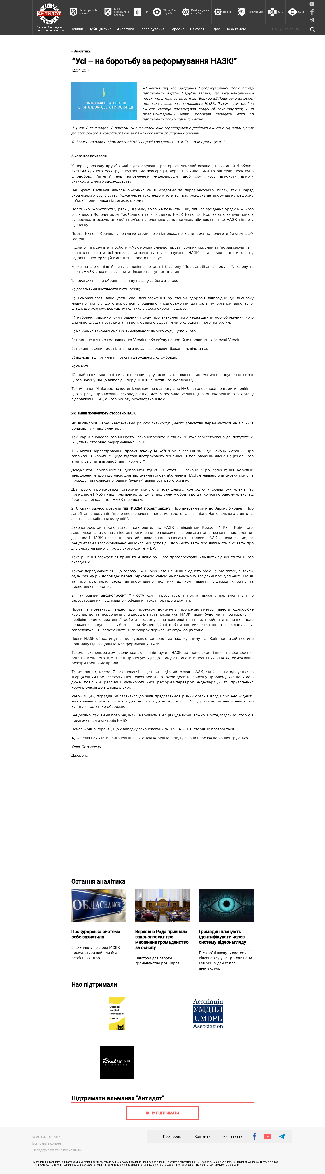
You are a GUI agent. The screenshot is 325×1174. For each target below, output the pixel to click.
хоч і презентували (142, 595)
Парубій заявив (196, 93)
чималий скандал (196, 166)
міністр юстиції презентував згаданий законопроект (192, 109)
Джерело (79, 755)
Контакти (202, 1136)
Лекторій (197, 29)
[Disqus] (162, 817)
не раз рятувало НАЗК (171, 389)
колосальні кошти (88, 253)
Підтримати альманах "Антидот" (117, 1098)
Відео (215, 29)
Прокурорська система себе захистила (95, 934)
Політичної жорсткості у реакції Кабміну (108, 209)
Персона (177, 29)
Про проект (173, 1136)
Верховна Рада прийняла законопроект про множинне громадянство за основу (162, 939)
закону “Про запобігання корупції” (201, 267)
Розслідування (151, 29)
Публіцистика (100, 29)
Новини (77, 29)
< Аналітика (81, 51)
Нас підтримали (94, 984)
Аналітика (125, 29)
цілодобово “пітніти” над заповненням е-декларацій (124, 176)
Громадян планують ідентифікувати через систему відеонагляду (222, 937)
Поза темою (236, 29)
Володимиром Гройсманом (118, 214)
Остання (98, 881)
